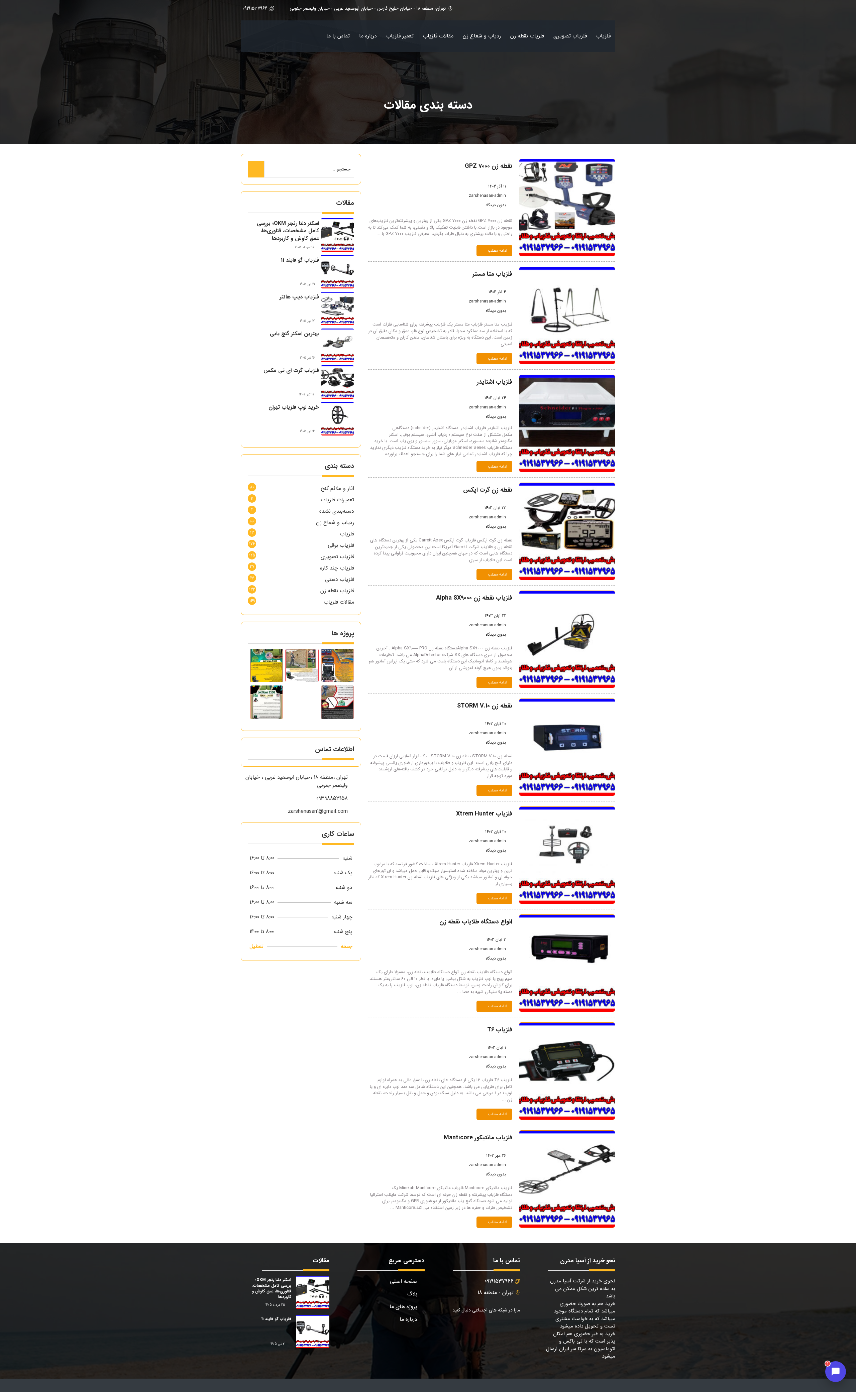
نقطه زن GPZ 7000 (488, 166)
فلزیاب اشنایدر (494, 382)
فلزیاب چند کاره (337, 568)
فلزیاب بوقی (341, 545)
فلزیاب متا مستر (492, 274)
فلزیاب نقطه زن (527, 36)
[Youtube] (480, 1327)
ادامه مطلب (497, 250)
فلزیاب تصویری (570, 36)
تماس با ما (338, 36)
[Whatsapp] (464, 1327)
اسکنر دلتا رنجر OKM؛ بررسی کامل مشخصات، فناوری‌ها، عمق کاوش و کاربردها (288, 231)
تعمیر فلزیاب (400, 36)
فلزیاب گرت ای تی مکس (291, 370)
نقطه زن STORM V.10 (484, 706)
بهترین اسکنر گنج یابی (294, 334)
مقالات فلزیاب (438, 36)
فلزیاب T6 (499, 1029)
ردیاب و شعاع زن (482, 36)
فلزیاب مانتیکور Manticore (478, 1137)
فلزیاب (603, 36)
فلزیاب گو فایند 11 (300, 260)
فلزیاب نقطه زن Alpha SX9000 (474, 598)
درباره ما (368, 36)
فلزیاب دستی (339, 579)
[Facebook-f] (513, 1327)
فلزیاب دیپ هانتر (299, 297)
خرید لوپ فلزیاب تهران (294, 407)
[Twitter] (497, 1327)
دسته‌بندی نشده (336, 511)
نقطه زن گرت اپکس (487, 490)
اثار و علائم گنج (337, 488)
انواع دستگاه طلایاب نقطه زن (475, 921)
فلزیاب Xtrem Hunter (484, 813)
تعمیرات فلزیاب (337, 500)
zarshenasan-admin (487, 196)
